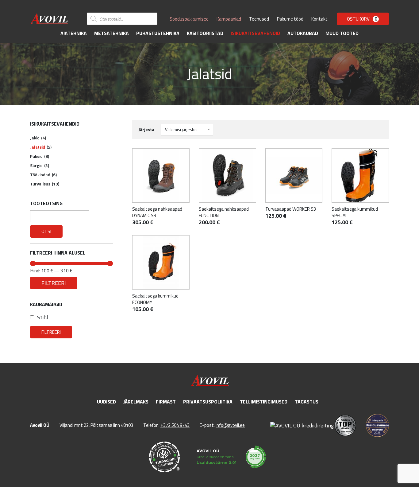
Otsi (46, 231)
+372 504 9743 (175, 425)
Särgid (39, 165)
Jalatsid (41, 147)
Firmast (166, 401)
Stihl (42, 317)
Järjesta (146, 129)
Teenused (259, 18)
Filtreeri (53, 283)
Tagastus (306, 401)
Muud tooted (342, 33)
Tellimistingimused (263, 401)
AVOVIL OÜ (208, 451)
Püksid (39, 156)
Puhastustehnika (157, 33)
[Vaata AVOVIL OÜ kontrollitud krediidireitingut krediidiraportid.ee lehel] (302, 425)
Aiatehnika (73, 33)
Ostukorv (362, 18)
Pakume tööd (290, 18)
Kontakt (319, 18)
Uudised (106, 401)
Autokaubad (302, 33)
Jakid (38, 137)
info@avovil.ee (230, 425)
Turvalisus (44, 184)
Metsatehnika (111, 33)
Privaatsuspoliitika (208, 401)
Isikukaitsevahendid (255, 33)
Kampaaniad (229, 18)
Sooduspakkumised (189, 18)
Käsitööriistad (205, 33)
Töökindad (43, 174)
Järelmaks (135, 401)
